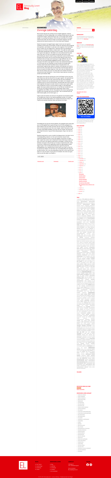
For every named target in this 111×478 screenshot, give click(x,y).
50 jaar (90, 200)
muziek (93, 294)
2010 (79, 155)
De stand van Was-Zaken (84, 182)
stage (91, 321)
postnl (86, 305)
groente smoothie (86, 244)
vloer (86, 342)
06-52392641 (72, 468)
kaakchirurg (89, 263)
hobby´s (87, 252)
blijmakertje (79, 215)
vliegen (80, 342)
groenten (78, 246)
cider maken (82, 224)
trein (87, 329)
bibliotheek (79, 213)
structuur (88, 323)
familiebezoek (87, 237)
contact (38, 469)
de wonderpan (54, 471)
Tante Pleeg (80, 443)
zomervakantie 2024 (91, 363)
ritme (84, 309)
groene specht (79, 244)
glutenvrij (83, 243)
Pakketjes (78, 301)
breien (81, 218)
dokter (78, 230)
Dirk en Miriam (86, 228)
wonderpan (92, 352)
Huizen (91, 256)
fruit (80, 241)
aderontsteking (84, 201)
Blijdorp (93, 214)
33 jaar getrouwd (86, 200)
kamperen (79, 266)
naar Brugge (81, 295)
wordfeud (78, 354)
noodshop (89, 297)
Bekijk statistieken (80, 389)
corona (78, 225)
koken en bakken (84, 274)
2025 (79, 129)
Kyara (89, 278)
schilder (89, 313)
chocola (89, 223)
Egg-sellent (88, 233)
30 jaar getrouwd (80, 200)
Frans (94, 239)
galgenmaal (87, 241)
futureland (83, 241)
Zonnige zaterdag (83, 179)
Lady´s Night (92, 278)
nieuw (82, 296)
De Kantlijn (91, 225)
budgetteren (79, 222)
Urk (83, 333)
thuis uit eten (92, 326)
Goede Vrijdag (87, 243)
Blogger (71, 476)
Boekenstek (80, 401)
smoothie (93, 319)
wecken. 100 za (84, 349)
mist (88, 291)
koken (78, 274)
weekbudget (89, 349)
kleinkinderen (87, 272)
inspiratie (78, 260)
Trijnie (89, 329)
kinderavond (92, 268)
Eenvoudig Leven (23, 465)
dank (85, 225)
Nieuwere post (40, 161)
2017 (79, 143)
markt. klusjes (82, 288)
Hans (78, 248)
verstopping (93, 339)
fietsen (93, 238)
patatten (85, 301)
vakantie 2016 (85, 334)
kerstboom (87, 267)
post (82, 305)
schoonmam (85, 315)
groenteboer (92, 244)
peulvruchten (79, 302)
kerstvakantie (79, 268)
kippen (87, 270)
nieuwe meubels (91, 296)
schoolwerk (92, 314)
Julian (85, 263)
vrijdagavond (88, 344)
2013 (79, 150)
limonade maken (91, 282)
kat (87, 266)
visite (78, 342)
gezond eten (79, 243)
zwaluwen (86, 366)
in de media (84, 257)
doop (83, 230)
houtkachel (84, 254)
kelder (91, 266)
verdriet (93, 337)
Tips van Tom (81, 446)
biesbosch (90, 213)
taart (85, 324)
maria (85, 287)
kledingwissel (79, 271)
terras (93, 325)
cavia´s (86, 223)
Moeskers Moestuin (82, 429)
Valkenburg (85, 335)
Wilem (81, 351)
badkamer (89, 208)
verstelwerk (88, 339)
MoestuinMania (81, 432)
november (81, 160)
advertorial (79, 203)
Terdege (79, 325)
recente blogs (39, 466)
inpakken (93, 258)
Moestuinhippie (81, 431)
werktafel (81, 350)
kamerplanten (92, 265)
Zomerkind (86, 359)
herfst (78, 251)
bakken (93, 208)
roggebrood (93, 309)
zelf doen (82, 356)
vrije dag (93, 344)
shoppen (90, 316)
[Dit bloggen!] (39, 156)
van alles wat (89, 335)
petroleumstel (92, 301)
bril (86, 218)
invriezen (93, 260)
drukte (93, 230)
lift (86, 282)
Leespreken (80, 420)
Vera (94, 335)
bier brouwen (84, 213)
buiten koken (86, 222)
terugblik (78, 326)
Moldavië (78, 294)
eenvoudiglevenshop (81, 233)
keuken (84, 268)
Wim (87, 351)
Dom (80, 230)
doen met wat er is (90, 229)
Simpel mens (81, 442)
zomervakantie (92, 359)
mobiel (91, 290)
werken (78, 350)
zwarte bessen (92, 366)
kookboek (79, 277)
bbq (82, 209)
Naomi (85, 295)
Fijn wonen (80, 410)
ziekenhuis (84, 358)
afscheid (89, 202)
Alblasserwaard (86, 204)
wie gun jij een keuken (88, 350)
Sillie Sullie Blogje (82, 440)
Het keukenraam (81, 416)
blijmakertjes (84, 215)
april (80, 172)
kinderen (78, 270)
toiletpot (93, 328)
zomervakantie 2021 (83, 361)
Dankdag (87, 225)
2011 (79, 153)
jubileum (81, 263)
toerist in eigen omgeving (87, 328)
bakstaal (78, 209)
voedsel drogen (91, 342)
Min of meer (80, 426)
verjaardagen (79, 339)
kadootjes (87, 265)
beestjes (88, 209)
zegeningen (79, 356)
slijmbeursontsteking (80, 319)
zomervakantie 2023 (81, 363)
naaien (78, 295)
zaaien (88, 355)
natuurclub (92, 295)
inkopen (83, 258)
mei (80, 170)
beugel (93, 210)
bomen (85, 217)
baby (80, 208)
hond (90, 252)
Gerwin (78, 242)
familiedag (93, 237)
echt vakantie (83, 232)
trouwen (89, 330)
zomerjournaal (80, 359)
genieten (91, 241)
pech (88, 301)
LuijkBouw (79, 284)
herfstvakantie (85, 251)
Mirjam (85, 290)
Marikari (80, 423)
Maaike (90, 284)
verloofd (83, 339)
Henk (91, 250)
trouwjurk (93, 330)
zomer (93, 358)
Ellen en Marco (87, 234)
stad (82, 321)
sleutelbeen (93, 318)
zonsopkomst (89, 365)
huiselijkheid (92, 254)
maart (80, 187)
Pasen (81, 301)
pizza (77, 304)
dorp (85, 230)
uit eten (82, 332)
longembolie (90, 283)
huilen (89, 254)
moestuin (91, 292)
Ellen (82, 234)
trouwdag (93, 329)
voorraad (87, 343)
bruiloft (78, 219)
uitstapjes (79, 333)
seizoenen (83, 316)
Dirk (82, 228)
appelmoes (87, 205)
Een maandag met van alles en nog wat (86, 185)
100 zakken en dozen (87, 199)
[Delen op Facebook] (42, 156)
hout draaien (92, 253)
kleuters (93, 271)
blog (52, 464)
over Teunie (78, 1)
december (81, 158)
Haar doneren (92, 246)
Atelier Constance (81, 397)
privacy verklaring (55, 476)
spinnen (93, 320)
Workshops (86, 38)
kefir (89, 266)
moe (94, 290)
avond (92, 206)
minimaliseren (80, 291)
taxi (91, 324)
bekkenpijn (79, 210)
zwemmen (79, 368)
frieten (78, 241)
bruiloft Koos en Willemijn (85, 219)
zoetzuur (89, 358)
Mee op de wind (81, 425)
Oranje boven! (82, 177)
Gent (94, 241)
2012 (79, 151)
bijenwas (87, 214)
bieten (94, 213)
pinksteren (93, 302)
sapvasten (89, 311)
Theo (84, 326)
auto (89, 206)
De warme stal (81, 405)
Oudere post (71, 161)
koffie (93, 273)
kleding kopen (92, 270)
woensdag (82, 352)
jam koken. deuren (86, 261)
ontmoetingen (87, 299)
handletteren (86, 247)
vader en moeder (91, 333)
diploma (78, 228)
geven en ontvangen (84, 242)
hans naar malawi (91, 248)
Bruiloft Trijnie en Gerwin (89, 220)
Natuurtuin (80, 437)
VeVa (94, 340)
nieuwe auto (85, 296)
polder (78, 305)
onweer (78, 300)
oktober (81, 162)
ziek (80, 358)
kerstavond (82, 267)
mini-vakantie (92, 289)
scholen (83, 314)
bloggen (93, 215)
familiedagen (79, 238)
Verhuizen (82, 338)
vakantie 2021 (92, 334)
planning (80, 304)
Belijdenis (84, 210)
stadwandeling (86, 321)
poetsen (93, 304)
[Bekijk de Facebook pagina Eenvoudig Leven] (87, 464)
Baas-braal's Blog (81, 399)
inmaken (88, 258)
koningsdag (92, 275)
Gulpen (88, 246)
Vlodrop (83, 342)
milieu (78, 289)
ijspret (78, 257)
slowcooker (87, 319)
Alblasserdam (79, 204)
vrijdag (84, 344)
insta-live (82, 260)
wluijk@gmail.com (73, 469)
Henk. (94, 249)
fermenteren (89, 238)
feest (86, 238)
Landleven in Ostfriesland (83, 419)
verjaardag (92, 338)
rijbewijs (81, 309)
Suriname (78, 324)
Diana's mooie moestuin (83, 407)
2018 (79, 141)
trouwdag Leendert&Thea (82, 330)
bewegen (81, 211)
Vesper (91, 340)
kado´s (83, 265)
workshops (85, 1)
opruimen (86, 300)
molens (85, 294)
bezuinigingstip (92, 211)
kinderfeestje (82, 270)
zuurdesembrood (80, 366)
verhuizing (87, 338)
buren (83, 223)
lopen (94, 283)
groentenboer (83, 246)
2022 (79, 134)
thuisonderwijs (79, 328)
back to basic (84, 208)
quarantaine (92, 305)
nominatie (84, 297)
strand (78, 323)
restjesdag (86, 307)
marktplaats (87, 288)
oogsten (81, 300)
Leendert (93, 279)
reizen (78, 307)
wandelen (89, 346)
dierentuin (93, 227)
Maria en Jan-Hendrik (91, 287)
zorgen (93, 365)
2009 (79, 157)
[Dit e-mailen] (38, 156)
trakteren (84, 329)
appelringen (92, 205)
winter (78, 352)
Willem (83, 351)
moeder (78, 292)
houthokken (79, 254)
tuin (78, 332)
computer (90, 224)
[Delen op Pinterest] (43, 156)
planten (84, 304)
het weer (84, 252)
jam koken (79, 261)
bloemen (89, 215)
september (81, 163)
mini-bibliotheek (84, 289)
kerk (94, 266)
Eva (87, 235)
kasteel (85, 266)
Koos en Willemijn (88, 277)
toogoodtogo (79, 329)
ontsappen (93, 299)
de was (82, 227)
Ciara (78, 224)
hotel (87, 253)
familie (81, 237)
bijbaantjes (79, 214)
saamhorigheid (83, 310)
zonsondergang (83, 365)
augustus (81, 165)
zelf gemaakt (87, 356)
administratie (92, 201)
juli (80, 167)
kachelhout (79, 265)
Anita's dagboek (81, 396)
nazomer (78, 296)
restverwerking (92, 307)
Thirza (86, 326)
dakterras (82, 225)
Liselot (79, 422)
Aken (94, 202)
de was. (86, 227)
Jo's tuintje (80, 417)
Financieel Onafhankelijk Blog (84, 411)
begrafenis (93, 209)
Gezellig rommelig (83, 181)
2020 (79, 137)
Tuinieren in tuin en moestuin (84, 448)
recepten (88, 306)
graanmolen (92, 243)
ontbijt (82, 299)
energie (93, 234)
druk (91, 230)
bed (84, 209)
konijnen (87, 275)
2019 (79, 139)
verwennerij (83, 340)
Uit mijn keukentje (82, 449)
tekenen (93, 324)
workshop (83, 354)
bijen (83, 214)
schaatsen (93, 311)
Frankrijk (91, 239)
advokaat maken (85, 202)
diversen (91, 228)
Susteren (82, 324)
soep (82, 320)
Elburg (93, 233)
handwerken (92, 247)
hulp (94, 256)
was (81, 347)
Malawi (82, 287)
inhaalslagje (79, 258)
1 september (79, 199)
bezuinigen (86, 211)
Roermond (88, 309)
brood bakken (91, 218)
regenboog (93, 306)
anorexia (78, 205)
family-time (83, 238)
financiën (79, 239)
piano (83, 302)
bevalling (78, 211)
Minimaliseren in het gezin (84, 428)
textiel (82, 326)
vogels (78, 343)
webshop (92, 1)
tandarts (88, 324)
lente (85, 280)
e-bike (78, 232)
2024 (79, 131)
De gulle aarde (81, 404)
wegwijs (93, 349)
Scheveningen (83, 313)
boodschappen (89, 217)
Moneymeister (81, 434)
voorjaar (82, 343)
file (77, 239)
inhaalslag (92, 257)
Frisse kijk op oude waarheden (84, 413)
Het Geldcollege (81, 414)
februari (81, 189)
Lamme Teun (80, 279)
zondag (78, 365)
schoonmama (92, 315)
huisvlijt (84, 256)
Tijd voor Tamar (81, 445)
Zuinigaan (80, 451)
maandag (83, 285)
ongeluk (78, 299)
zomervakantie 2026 (90, 364)
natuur (88, 295)
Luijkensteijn (83, 284)
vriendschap (79, 344)
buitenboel (92, 222)
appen (85, 206)
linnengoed (79, 283)
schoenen (78, 314)
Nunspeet (93, 297)
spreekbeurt (79, 321)
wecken (78, 349)
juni (80, 169)
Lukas (87, 284)
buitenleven (79, 223)
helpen (82, 249)
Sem (86, 316)
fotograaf (83, 239)
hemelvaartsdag (86, 249)
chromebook (92, 223)
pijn (90, 302)
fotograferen (87, 239)
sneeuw (78, 320)
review (78, 309)
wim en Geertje (91, 351)
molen (82, 294)
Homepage (56, 161)
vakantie (79, 334)
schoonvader (79, 316)
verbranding (89, 337)
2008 (79, 193)
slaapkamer (85, 318)
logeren (86, 283)
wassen (85, 347)
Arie (87, 206)
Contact (78, 93)
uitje (86, 332)
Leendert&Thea (80, 280)
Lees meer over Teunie (81, 91)
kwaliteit (85, 278)
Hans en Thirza (83, 248)
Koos (82, 277)
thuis (88, 326)
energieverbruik (80, 235)
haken (81, 247)
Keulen (88, 268)
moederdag (84, 292)
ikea (80, 257)
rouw (78, 310)
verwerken (88, 340)
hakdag (78, 247)
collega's (86, 224)
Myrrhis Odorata (81, 436)
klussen (83, 273)
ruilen (80, 310)
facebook (93, 235)
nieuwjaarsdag (79, 297)
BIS (90, 214)
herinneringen (79, 252)
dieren (89, 227)
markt (78, 288)
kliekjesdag (78, 273)
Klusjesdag (81, 174)
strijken (85, 323)
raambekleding (80, 306)
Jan (91, 261)
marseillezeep (92, 288)
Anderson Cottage (82, 394)
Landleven (87, 279)
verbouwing (84, 337)
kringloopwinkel (80, 278)
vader (85, 333)
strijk (81, 323)
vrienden (93, 343)
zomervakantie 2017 (82, 360)
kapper (82, 266)
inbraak (88, 257)
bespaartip (89, 210)
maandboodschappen (90, 285)
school (87, 314)
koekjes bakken (88, 273)
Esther (84, 235)
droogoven (88, 230)
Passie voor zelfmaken (82, 439)
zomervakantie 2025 (81, 364)
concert (93, 224)
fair (77, 237)
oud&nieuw (92, 300)
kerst (78, 267)
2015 (79, 146)
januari (81, 191)
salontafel (90, 310)
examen (89, 235)
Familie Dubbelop (81, 408)
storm (93, 321)
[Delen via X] (40, 156)
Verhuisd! (78, 338)
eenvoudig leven (91, 232)
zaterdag (93, 355)
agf (92, 203)
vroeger (83, 346)
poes (90, 304)
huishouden (80, 256)
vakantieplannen (79, 335)
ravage (84, 306)
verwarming (79, 340)
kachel (93, 263)
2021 (79, 136)
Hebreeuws (79, 249)
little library (83, 283)
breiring (84, 218)
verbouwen (79, 337)
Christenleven (81, 402)
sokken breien (87, 320)
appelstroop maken (80, 206)
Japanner (87, 262)
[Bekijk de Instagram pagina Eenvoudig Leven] (91, 464)
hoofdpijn (83, 253)
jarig (91, 262)
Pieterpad (86, 302)
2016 (79, 144)
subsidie (93, 323)
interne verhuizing (88, 260)
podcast (87, 304)
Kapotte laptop (82, 175)
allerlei (93, 204)
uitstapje (93, 332)
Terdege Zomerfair (87, 325)
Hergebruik (92, 251)
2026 (79, 127)
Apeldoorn (82, 205)
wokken (87, 352)
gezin (93, 242)
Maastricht (78, 287)
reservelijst (82, 307)
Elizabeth (78, 234)
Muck (89, 294)
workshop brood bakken (86, 354)
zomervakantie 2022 (91, 361)
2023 (79, 132)
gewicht (90, 242)
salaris (88, 310)
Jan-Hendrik (83, 262)
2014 (79, 148)
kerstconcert (93, 267)
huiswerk (88, 256)
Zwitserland (83, 368)
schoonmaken (79, 315)
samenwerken (84, 311)
